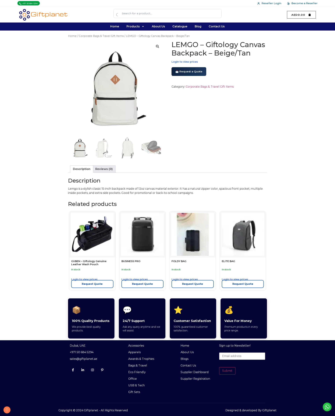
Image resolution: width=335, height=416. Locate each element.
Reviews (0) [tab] (104, 169)
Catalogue (179, 26)
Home (114, 26)
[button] (135, 27)
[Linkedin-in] (83, 370)
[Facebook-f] (73, 370)
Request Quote (92, 283)
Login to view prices (185, 61)
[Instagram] (92, 370)
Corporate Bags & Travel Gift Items (101, 36)
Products (133, 26)
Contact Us (217, 26)
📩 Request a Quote (188, 71)
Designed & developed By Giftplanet (251, 410)
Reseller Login (271, 3)
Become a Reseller (304, 3)
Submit (227, 370)
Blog (198, 26)
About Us (158, 26)
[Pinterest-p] (102, 370)
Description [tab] (81, 169)
